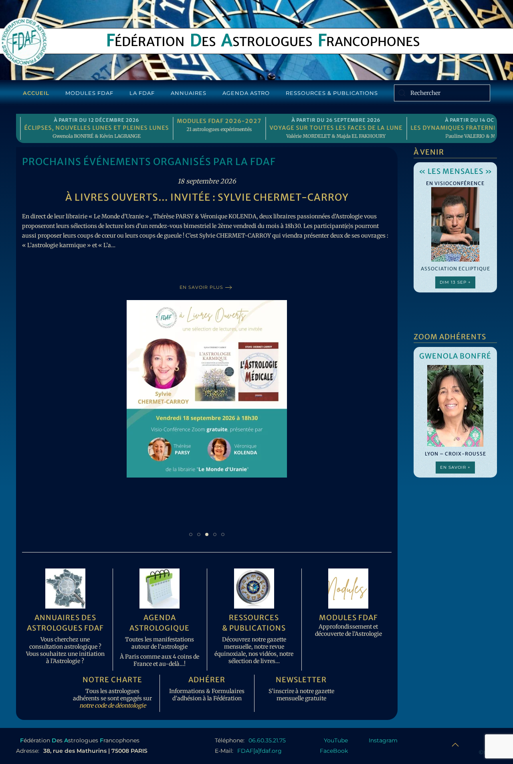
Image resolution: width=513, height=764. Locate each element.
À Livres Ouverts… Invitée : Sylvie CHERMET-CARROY (207, 197)
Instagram (383, 740)
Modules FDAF (89, 93)
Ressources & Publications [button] (332, 93)
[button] (455, 745)
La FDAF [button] (142, 93)
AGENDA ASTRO (246, 93)
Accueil (36, 93)
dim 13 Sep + (455, 282)
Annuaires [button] (188, 93)
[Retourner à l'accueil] (24, 42)
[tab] (190, 534)
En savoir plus (201, 287)
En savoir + (455, 467)
